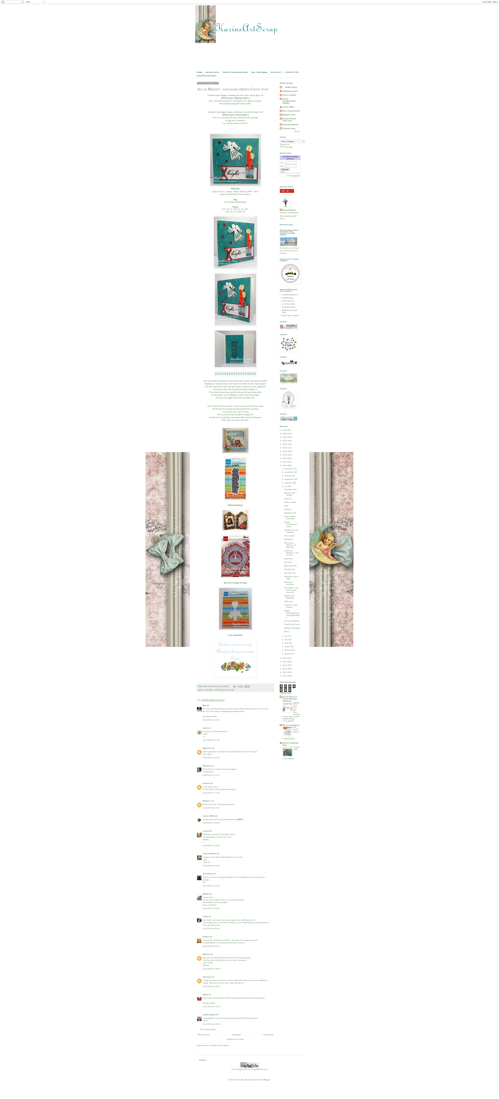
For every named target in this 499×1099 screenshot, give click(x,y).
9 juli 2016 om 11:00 (211, 740)
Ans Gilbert (208, 874)
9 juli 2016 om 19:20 (211, 886)
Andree (206, 937)
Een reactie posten (208, 1029)
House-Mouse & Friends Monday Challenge (290, 699)
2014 (285, 662)
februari (288, 650)
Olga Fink (207, 748)
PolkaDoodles (287, 298)
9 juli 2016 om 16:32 (211, 823)
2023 (285, 441)
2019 (285, 455)
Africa (286, 631)
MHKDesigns (227, 98)
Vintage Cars (289, 569)
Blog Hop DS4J (290, 566)
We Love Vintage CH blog (235, 583)
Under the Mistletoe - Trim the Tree (291, 553)
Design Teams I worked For (212, 72)
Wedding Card (290, 513)
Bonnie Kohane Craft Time (289, 120)
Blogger (267, 1080)
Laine (205, 728)
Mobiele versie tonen (235, 1039)
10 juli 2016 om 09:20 (212, 969)
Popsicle (287, 509)
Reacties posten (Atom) (219, 1045)
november (289, 472)
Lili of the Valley (288, 304)
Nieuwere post (203, 1035)
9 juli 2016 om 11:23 (211, 758)
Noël (286, 506)
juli (286, 486)
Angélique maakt (290, 91)
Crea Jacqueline (235, 635)
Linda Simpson (209, 853)
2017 (285, 462)
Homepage (236, 1035)
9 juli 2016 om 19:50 (211, 908)
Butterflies (288, 559)
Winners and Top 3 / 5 (276, 72)
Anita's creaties (289, 95)
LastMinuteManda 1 (290, 295)
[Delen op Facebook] (246, 686)
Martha (206, 894)
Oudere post (268, 1035)
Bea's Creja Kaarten (291, 111)
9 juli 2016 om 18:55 (211, 866)
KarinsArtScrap (289, 210)
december (289, 469)
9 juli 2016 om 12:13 (211, 775)
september (289, 479)
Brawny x (207, 801)
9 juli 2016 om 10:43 (211, 720)
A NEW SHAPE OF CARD (291, 72)
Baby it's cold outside (289, 494)
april (287, 643)
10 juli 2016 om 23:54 (212, 1024)
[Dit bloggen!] (241, 686)
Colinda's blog (289, 128)
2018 (285, 458)
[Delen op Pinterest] (248, 686)
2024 (285, 437)
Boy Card (288, 562)
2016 (285, 465)
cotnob (206, 831)
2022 (285, 444)
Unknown (207, 977)
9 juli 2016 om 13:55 (211, 808)
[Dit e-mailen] (238, 686)
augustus (289, 483)
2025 (285, 433)
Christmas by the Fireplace (291, 531)
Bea (204, 705)
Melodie (206, 954)
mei (286, 639)
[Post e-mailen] (234, 686)
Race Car (288, 499)
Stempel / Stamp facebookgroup (259, 72)
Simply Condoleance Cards (290, 524)
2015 (285, 658)
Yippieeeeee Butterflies (289, 597)
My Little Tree (289, 573)
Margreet (207, 766)
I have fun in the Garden (290, 606)
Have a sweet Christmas (289, 517)
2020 (285, 451)
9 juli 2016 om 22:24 (211, 928)
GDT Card (288, 601)
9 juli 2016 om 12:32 (211, 793)
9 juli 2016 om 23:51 (211, 946)
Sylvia (206, 994)
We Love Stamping (291, 725)
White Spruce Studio (290, 315)
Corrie (205, 916)
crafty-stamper (209, 1015)
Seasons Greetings (292, 628)
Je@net (206, 783)
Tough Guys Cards (292, 624)
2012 (285, 669)
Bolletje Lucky (289, 115)
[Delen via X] (243, 686)
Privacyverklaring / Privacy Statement (206, 76)
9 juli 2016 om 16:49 (211, 845)
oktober (288, 476)
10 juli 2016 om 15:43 (212, 1006)
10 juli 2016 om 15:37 (212, 986)
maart (287, 646)
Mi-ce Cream (289, 536)
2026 (285, 430)
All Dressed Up (288, 301)
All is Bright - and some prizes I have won (291, 590)
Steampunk (289, 539)
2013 (285, 665)
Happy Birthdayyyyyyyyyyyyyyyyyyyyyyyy (292, 614)
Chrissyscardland (290, 125)
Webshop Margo (235, 505)
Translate (289, 147)
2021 (285, 448)
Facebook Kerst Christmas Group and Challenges (235, 72)
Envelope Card (290, 489)
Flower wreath (290, 502)
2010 (285, 676)
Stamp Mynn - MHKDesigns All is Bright (219, 690)
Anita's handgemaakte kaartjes (289, 101)
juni (286, 636)
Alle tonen (297, 131)
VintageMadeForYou (258, 1069)
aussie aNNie (208, 816)
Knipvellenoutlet (288, 307)
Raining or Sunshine (289, 583)
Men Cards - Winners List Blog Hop (290, 545)
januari (288, 654)
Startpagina (199, 72)
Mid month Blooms (296, 729)
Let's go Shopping (291, 621)
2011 (285, 672)
